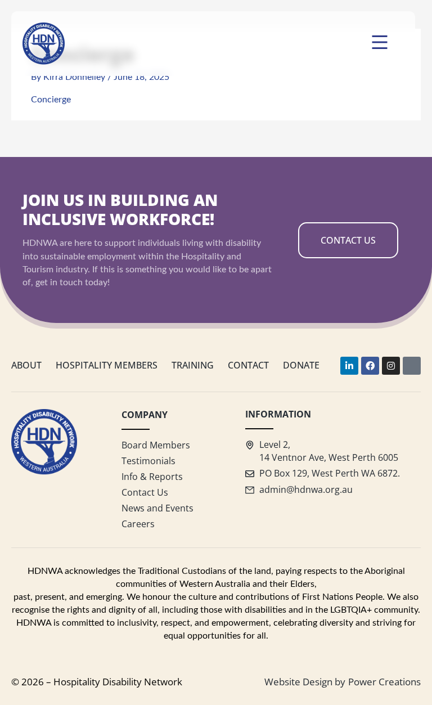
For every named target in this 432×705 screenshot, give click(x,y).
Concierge (51, 99)
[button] (379, 43)
